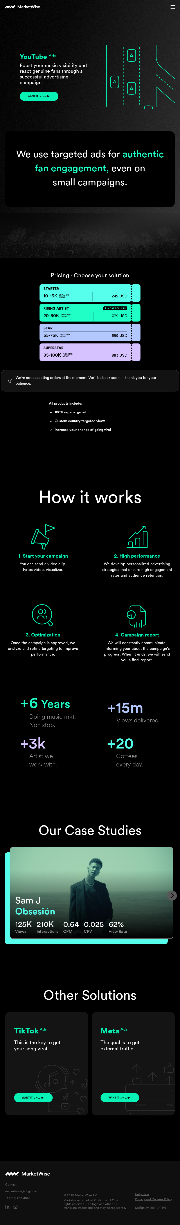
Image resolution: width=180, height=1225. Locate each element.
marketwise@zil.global (21, 1191)
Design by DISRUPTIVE (151, 1207)
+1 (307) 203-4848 (17, 1198)
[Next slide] (172, 896)
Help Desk (142, 1194)
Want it (33, 96)
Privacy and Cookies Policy (153, 1199)
